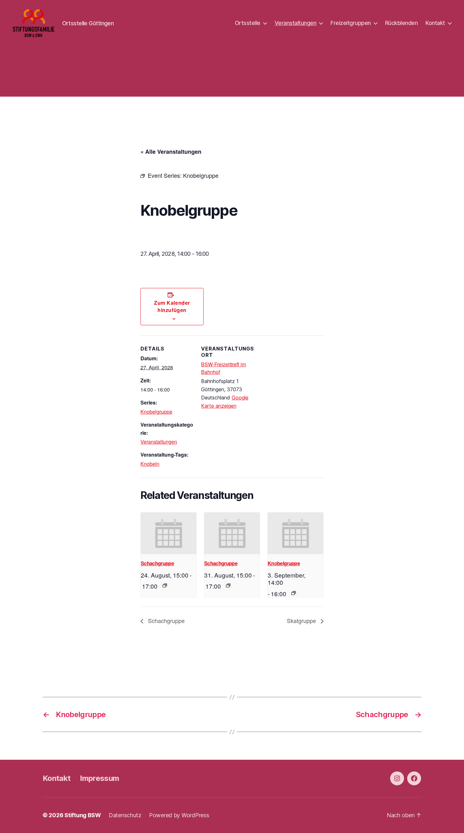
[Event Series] (165, 585)
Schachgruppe (157, 563)
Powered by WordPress (179, 815)
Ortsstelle (247, 23)
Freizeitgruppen (350, 23)
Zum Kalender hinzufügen (172, 306)
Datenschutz (125, 815)
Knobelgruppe (156, 411)
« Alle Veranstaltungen (170, 151)
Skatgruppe (302, 620)
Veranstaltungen (296, 23)
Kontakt (435, 23)
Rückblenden (401, 23)
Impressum (99, 778)
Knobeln (149, 463)
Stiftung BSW (82, 815)
